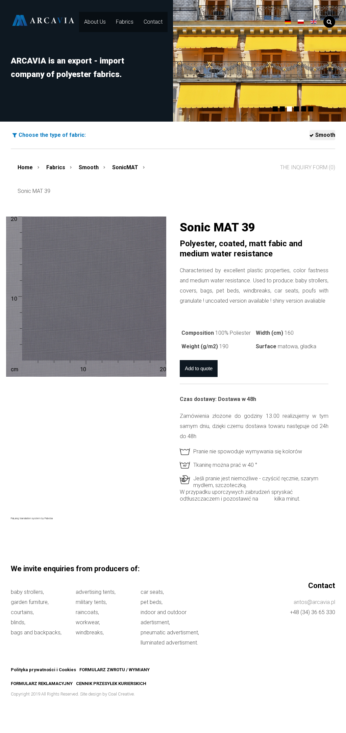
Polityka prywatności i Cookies (43, 669)
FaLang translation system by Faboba (32, 518)
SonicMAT (125, 167)
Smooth (325, 135)
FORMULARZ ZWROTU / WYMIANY (114, 669)
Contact (153, 22)
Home (25, 167)
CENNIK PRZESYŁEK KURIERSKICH (111, 683)
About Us (95, 22)
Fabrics (124, 22)
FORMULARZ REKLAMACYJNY (42, 683)
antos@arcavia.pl (314, 602)
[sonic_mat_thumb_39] (86, 297)
